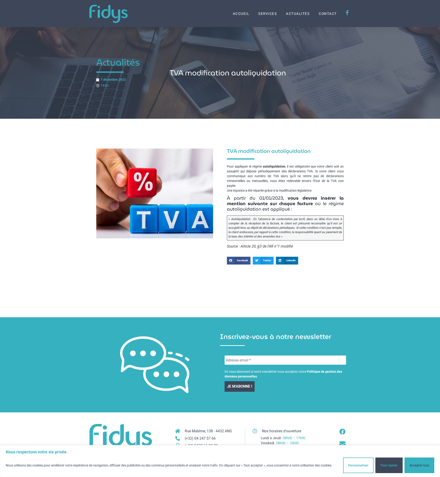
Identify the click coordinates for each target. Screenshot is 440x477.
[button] (238, 261)
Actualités (298, 14)
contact (328, 14)
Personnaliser (358, 465)
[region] (220, 461)
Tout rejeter (389, 465)
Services (267, 14)
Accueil (241, 14)
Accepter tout (419, 465)
